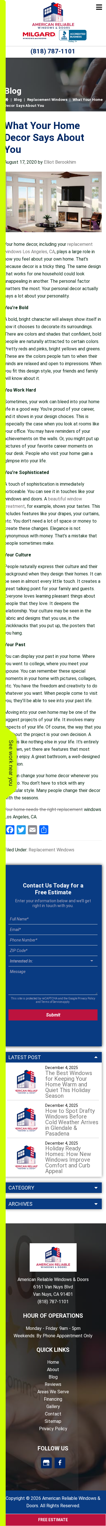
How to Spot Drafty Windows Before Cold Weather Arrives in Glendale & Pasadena (71, 1122)
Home (53, 1362)
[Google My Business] (46, 1463)
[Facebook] (60, 1463)
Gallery (53, 1406)
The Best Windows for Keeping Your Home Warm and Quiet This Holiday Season (68, 1084)
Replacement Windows (47, 99)
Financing (53, 1399)
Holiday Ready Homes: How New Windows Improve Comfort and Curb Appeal (68, 1159)
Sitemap (53, 1421)
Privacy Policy (86, 998)
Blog (18, 99)
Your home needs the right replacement (43, 809)
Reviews (53, 1384)
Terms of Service (51, 1001)
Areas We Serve (53, 1391)
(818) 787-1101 (53, 51)
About (53, 1369)
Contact (53, 1414)
